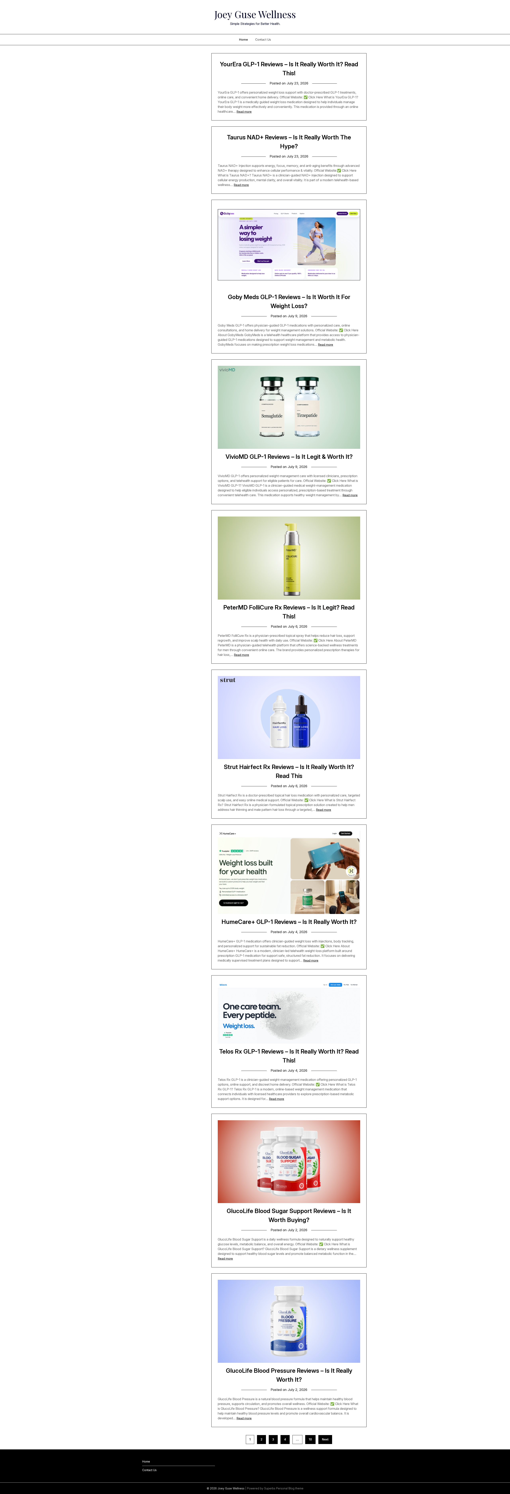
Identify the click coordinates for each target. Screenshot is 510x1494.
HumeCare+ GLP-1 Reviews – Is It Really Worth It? (289, 921)
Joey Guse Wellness (255, 14)
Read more (244, 111)
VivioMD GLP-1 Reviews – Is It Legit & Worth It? (289, 456)
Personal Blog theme (289, 1488)
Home (243, 39)
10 (310, 1439)
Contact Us (263, 39)
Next (325, 1439)
